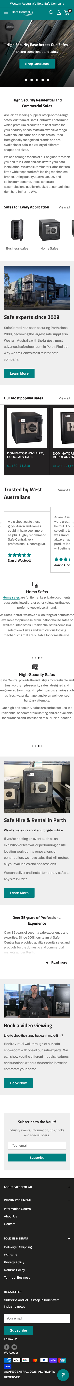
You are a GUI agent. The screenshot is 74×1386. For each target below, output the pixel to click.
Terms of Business (17, 1277)
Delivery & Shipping (18, 1247)
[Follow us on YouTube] (14, 1347)
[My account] (59, 12)
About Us (10, 1216)
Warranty (10, 1254)
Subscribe (37, 1157)
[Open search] (51, 12)
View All (64, 490)
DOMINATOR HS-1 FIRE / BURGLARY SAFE (25, 455)
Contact (9, 1224)
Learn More (19, 373)
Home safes (11, 597)
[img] (27, 555)
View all (64, 207)
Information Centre (17, 1209)
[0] (66, 12)
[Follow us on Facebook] (6, 1347)
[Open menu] (6, 12)
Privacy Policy (14, 1262)
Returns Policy (14, 1270)
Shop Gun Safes (37, 63)
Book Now (18, 1083)
